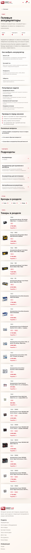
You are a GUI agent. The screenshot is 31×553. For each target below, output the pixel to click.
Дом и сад (3, 535)
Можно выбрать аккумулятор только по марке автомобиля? (15, 132)
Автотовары (4, 527)
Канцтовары (4, 540)
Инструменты (5, 537)
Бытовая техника (5, 530)
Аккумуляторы (5, 522)
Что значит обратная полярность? (12, 137)
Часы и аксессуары (6, 532)
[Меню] (29, 2)
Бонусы (3, 549)
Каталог (5, 9)
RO (23, 2)
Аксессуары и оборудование (9, 525)
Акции (2, 546)
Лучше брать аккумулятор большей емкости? (15, 141)
